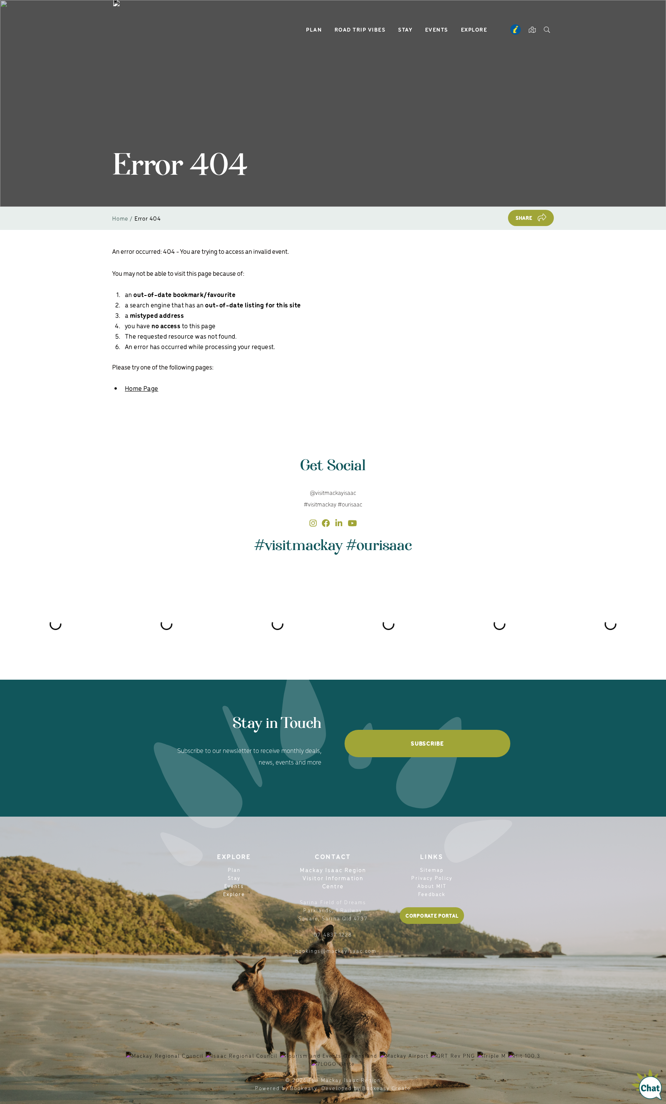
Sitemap (432, 869)
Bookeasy (304, 1088)
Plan (314, 29)
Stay (405, 29)
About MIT (432, 886)
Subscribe (427, 743)
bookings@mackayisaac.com (336, 950)
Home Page (141, 388)
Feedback (432, 894)
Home (120, 218)
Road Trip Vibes (360, 29)
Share (524, 217)
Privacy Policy (431, 877)
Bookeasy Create (386, 1088)
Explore (474, 29)
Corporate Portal (431, 915)
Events (436, 29)
